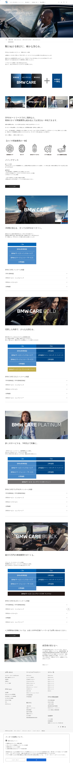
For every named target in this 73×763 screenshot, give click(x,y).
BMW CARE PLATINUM (27, 39)
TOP (6, 39)
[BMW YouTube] (63, 727)
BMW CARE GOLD (17, 39)
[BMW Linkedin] (65, 727)
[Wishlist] (66, 2)
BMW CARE (10, 39)
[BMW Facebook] (58, 727)
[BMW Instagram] (60, 727)
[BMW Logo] (6, 2)
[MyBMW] (59, 2)
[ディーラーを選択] (64, 2)
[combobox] (68, 609)
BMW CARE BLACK (36, 39)
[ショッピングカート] (61, 2)
